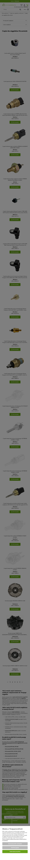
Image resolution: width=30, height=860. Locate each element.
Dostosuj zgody (15, 847)
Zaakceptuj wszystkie (15, 851)
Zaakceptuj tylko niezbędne (15, 843)
